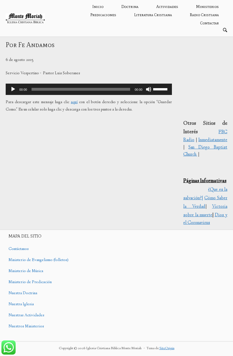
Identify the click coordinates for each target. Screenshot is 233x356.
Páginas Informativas (204, 181)
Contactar (209, 23)
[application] (89, 89)
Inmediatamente (212, 140)
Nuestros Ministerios (26, 326)
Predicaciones (103, 14)
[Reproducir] (13, 89)
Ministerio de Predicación (30, 282)
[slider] (161, 89)
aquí (74, 102)
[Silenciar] (148, 89)
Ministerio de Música (26, 271)
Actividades (167, 6)
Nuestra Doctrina (23, 293)
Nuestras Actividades (26, 315)
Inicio (97, 6)
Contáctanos (19, 249)
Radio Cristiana (204, 14)
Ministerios (207, 6)
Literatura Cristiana (153, 14)
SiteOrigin (166, 348)
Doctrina (129, 6)
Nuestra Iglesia (21, 304)
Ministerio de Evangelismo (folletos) (38, 260)
